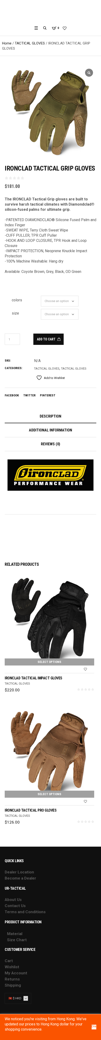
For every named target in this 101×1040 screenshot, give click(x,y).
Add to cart (46, 339)
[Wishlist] (85, 669)
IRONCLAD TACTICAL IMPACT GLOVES (33, 678)
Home (7, 43)
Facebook (12, 395)
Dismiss (94, 1026)
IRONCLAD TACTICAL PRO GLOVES (30, 810)
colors (17, 300)
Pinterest (47, 395)
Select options (49, 662)
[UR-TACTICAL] (50, 12)
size (15, 313)
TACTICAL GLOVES (30, 43)
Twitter (29, 395)
